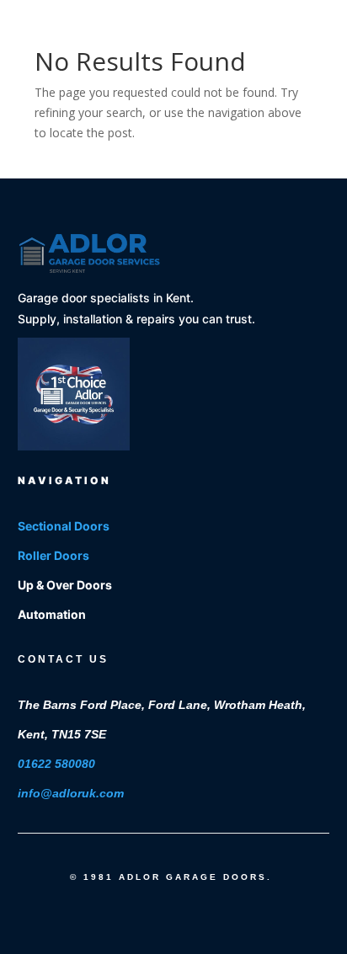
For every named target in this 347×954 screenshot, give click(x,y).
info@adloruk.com (71, 793)
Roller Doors (53, 555)
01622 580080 (56, 763)
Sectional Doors (63, 526)
